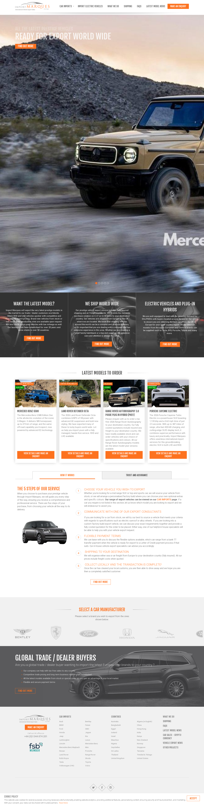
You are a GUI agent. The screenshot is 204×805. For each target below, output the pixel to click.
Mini (87, 747)
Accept (193, 798)
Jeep (61, 736)
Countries (116, 716)
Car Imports (66, 6)
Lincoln (62, 743)
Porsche (88, 751)
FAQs (139, 6)
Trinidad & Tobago (144, 754)
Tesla (61, 762)
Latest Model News (155, 6)
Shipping (128, 6)
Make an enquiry (178, 6)
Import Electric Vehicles (90, 6)
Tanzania (140, 751)
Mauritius (115, 740)
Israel (113, 736)
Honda (62, 732)
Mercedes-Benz (91, 743)
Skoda (87, 758)
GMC (87, 729)
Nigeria (114, 743)
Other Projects (170, 747)
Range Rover (90, 754)
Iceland (114, 732)
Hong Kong (141, 729)
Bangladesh (116, 725)
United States (142, 758)
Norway (140, 743)
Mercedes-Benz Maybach (69, 747)
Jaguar (88, 732)
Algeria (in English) (144, 721)
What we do (113, 6)
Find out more (34, 338)
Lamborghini (64, 740)
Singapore (141, 747)
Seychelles (115, 747)
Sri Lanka (115, 751)
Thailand (114, 754)
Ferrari (87, 725)
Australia (114, 721)
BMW (61, 725)
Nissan (62, 751)
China (139, 725)
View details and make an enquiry (36, 455)
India (139, 732)
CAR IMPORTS (164, 499)
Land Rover (63, 754)
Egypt (113, 729)
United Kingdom (117, 758)
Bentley (88, 721)
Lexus (87, 740)
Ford (61, 729)
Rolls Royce (64, 758)
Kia (86, 736)
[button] (51, 153)
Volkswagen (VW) (66, 765)
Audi (61, 721)
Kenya (139, 736)
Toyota (88, 762)
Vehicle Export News (173, 742)
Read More (63, 803)
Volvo (87, 765)
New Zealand (142, 740)
